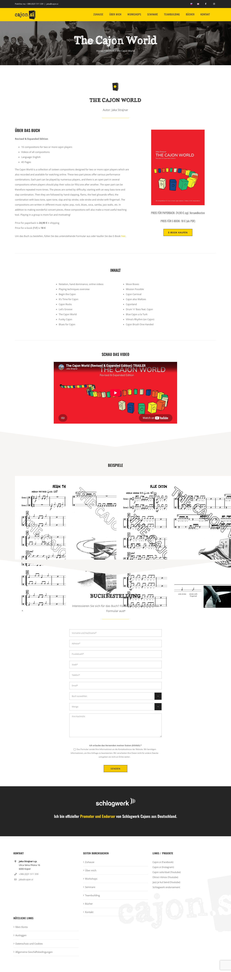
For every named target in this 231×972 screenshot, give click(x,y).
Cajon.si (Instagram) (163, 867)
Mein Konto (21, 926)
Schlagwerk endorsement (166, 887)
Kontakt (89, 912)
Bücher (89, 903)
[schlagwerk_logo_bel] (115, 799)
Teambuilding (92, 895)
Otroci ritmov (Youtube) (165, 877)
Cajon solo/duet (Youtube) (167, 872)
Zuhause (89, 862)
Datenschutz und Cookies (29, 943)
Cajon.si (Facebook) (163, 862)
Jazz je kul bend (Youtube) (166, 882)
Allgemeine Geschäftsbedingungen (34, 951)
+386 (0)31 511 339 (34, 4)
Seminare (90, 887)
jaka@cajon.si (52, 4)
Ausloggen (21, 935)
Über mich (90, 870)
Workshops (91, 878)
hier (123, 236)
